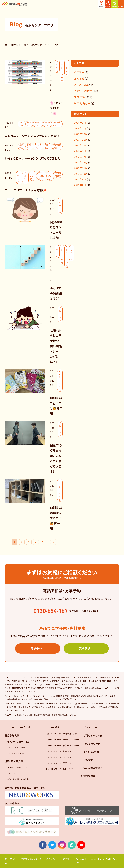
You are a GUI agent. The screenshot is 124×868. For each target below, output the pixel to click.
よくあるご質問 (91, 751)
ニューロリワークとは (18, 727)
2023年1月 (80, 156)
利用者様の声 (57, 124)
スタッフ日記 (38, 124)
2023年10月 (81, 145)
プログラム (67, 67)
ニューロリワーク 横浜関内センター (62, 745)
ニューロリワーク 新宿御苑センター (62, 733)
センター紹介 (52, 727)
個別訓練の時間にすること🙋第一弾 (56, 518)
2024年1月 (80, 128)
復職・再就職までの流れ (18, 779)
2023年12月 (81, 134)
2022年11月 (81, 168)
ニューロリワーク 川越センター (60, 751)
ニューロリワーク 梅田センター (60, 769)
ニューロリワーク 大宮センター (60, 757)
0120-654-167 (50, 611)
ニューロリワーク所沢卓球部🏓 (25, 190)
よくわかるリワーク (15, 773)
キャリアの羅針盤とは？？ (56, 293)
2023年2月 (80, 151)
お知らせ (57, 66)
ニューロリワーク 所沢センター (60, 763)
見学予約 (36, 648)
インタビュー (90, 727)
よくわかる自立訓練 (16, 747)
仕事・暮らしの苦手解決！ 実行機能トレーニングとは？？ (57, 346)
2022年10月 (81, 173)
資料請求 (84, 648)
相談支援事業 (88, 776)
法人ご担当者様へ (93, 767)
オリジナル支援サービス (18, 741)
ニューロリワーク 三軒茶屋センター (62, 739)
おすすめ (21, 124)
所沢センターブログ (40, 44)
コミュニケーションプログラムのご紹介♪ (32, 136)
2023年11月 (81, 139)
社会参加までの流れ (16, 753)
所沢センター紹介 (19, 44)
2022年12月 (81, 162)
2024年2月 (80, 122)
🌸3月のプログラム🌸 (56, 107)
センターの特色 (62, 71)
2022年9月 (80, 179)
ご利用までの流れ (92, 735)
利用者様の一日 (91, 743)
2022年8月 (80, 185)
